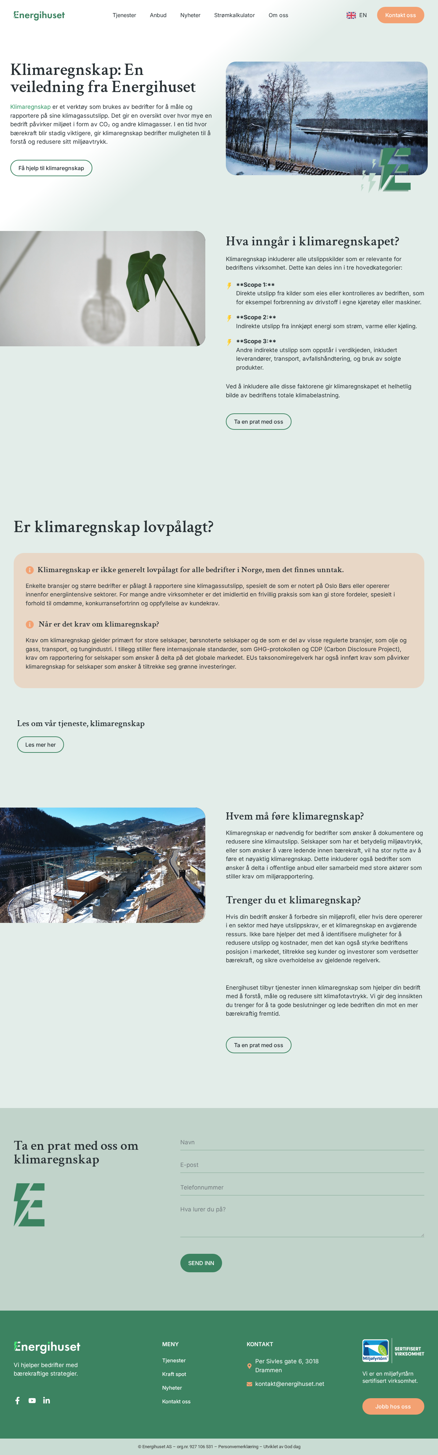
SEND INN (201, 1263)
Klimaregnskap (30, 106)
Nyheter (190, 15)
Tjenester (124, 15)
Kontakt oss (176, 1401)
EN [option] (363, 15)
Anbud (158, 15)
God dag (292, 1446)
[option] (356, 15)
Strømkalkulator (234, 15)
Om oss (278, 15)
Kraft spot (174, 1374)
